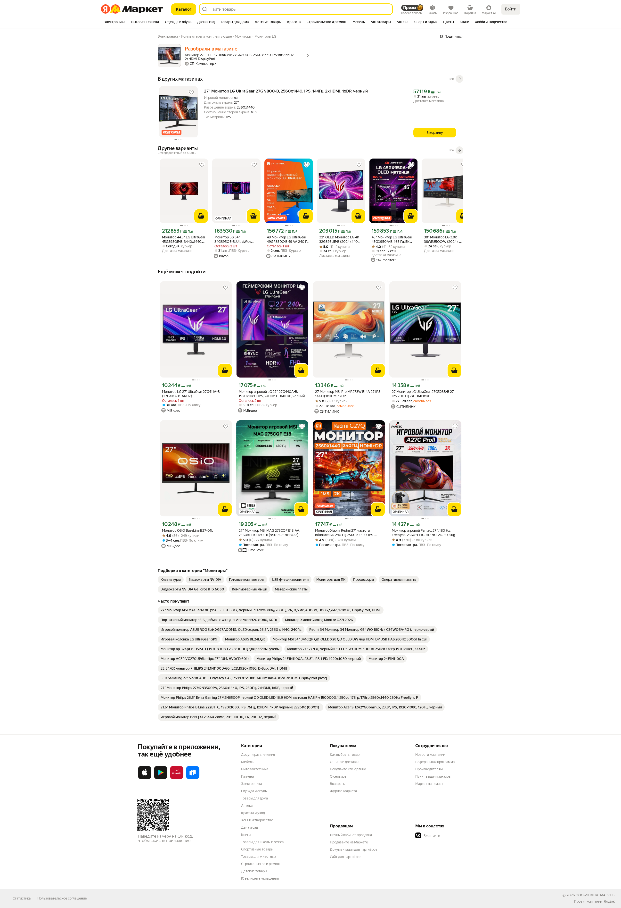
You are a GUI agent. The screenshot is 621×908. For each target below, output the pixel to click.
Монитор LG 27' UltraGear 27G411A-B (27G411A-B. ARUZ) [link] (191, 394)
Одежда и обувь (254, 791)
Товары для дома (254, 798)
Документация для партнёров (353, 849)
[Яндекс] (609, 901)
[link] (171, 579)
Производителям (429, 769)
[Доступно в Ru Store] (192, 778)
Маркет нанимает (429, 784)
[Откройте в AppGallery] (176, 778)
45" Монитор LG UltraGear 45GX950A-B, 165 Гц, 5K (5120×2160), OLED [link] (392, 239)
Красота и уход (253, 813)
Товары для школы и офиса (262, 842)
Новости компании (430, 755)
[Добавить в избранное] (191, 92)
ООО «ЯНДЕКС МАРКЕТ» (595, 895)
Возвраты (337, 784)
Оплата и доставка (344, 762)
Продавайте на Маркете (349, 842)
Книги (246, 835)
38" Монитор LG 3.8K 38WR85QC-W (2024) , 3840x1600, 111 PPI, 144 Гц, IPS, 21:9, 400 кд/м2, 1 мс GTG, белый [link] (445, 239)
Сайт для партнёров (345, 857)
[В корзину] (201, 216)
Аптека (247, 805)
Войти (510, 9)
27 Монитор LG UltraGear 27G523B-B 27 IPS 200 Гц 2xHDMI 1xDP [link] (423, 394)
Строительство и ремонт (261, 864)
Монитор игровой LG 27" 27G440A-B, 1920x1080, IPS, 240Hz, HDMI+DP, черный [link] (272, 394)
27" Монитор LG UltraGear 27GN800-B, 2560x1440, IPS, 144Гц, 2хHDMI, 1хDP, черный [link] (286, 91)
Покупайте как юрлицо (348, 769)
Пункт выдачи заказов (433, 776)
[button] (449, 835)
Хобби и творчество (257, 820)
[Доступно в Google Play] (160, 778)
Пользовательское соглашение (62, 898)
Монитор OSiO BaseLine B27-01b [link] (187, 530)
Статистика (22, 898)
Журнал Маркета (343, 791)
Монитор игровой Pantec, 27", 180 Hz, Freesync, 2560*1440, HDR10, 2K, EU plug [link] (423, 533)
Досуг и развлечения (258, 755)
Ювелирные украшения (260, 878)
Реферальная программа (435, 762)
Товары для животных (258, 856)
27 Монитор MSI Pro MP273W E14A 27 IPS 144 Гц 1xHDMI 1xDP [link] (347, 394)
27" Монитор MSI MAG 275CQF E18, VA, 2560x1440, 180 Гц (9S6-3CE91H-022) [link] (269, 533)
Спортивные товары (257, 849)
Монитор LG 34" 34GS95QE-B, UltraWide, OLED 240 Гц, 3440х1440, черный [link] (234, 239)
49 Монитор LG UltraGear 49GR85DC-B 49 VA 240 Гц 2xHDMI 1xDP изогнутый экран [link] (288, 239)
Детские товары (254, 871)
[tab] (114, 22)
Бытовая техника (254, 769)
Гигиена (247, 776)
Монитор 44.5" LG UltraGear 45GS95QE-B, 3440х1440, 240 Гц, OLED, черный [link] (183, 239)
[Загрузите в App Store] (144, 778)
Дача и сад (249, 827)
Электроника (251, 784)
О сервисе (338, 776)
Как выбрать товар (345, 755)
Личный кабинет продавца (351, 835)
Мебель (247, 762)
